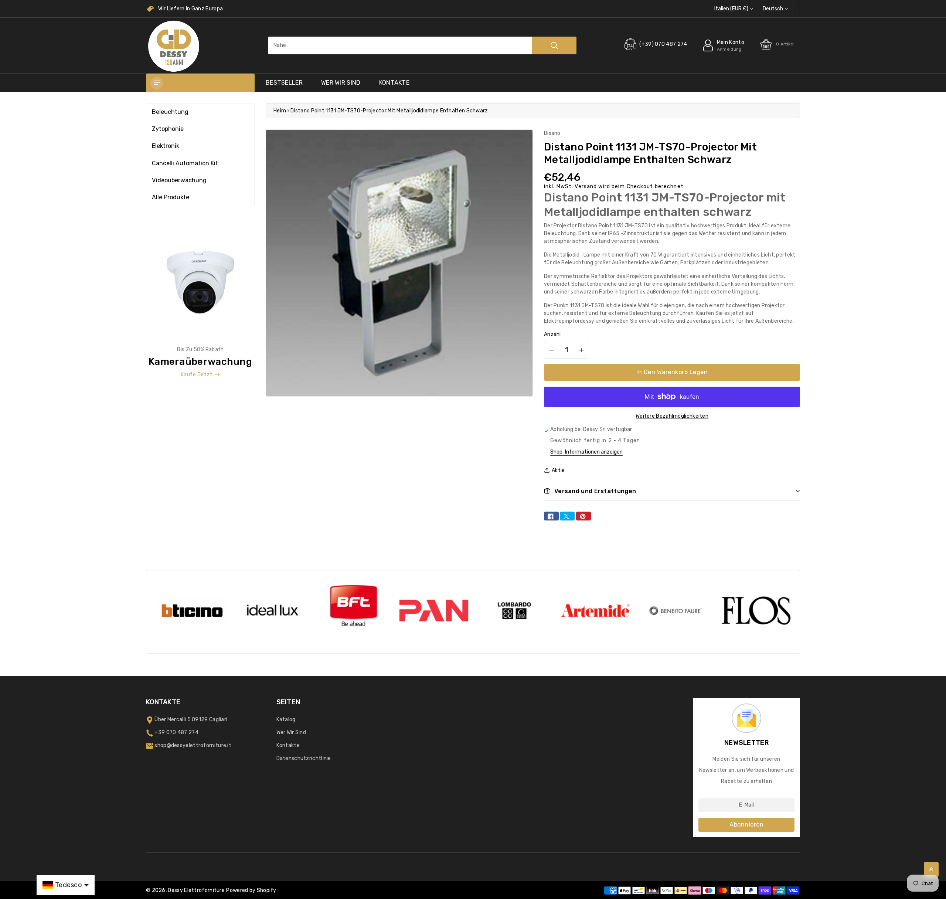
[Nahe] (554, 45)
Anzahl (552, 334)
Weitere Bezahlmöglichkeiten (672, 416)
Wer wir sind (341, 82)
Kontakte (394, 82)
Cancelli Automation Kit (185, 163)
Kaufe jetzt (197, 375)
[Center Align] (156, 83)
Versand (586, 186)
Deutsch (773, 9)
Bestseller (284, 82)
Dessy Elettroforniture (196, 890)
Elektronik (165, 145)
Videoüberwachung (179, 180)
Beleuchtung (170, 111)
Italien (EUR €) (731, 9)
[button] (672, 491)
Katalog (286, 719)
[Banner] (200, 306)
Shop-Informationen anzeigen (586, 452)
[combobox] (422, 45)
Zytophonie (168, 128)
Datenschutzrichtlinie (303, 758)
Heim (279, 111)
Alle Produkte (170, 197)
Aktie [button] (558, 470)
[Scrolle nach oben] (931, 869)
